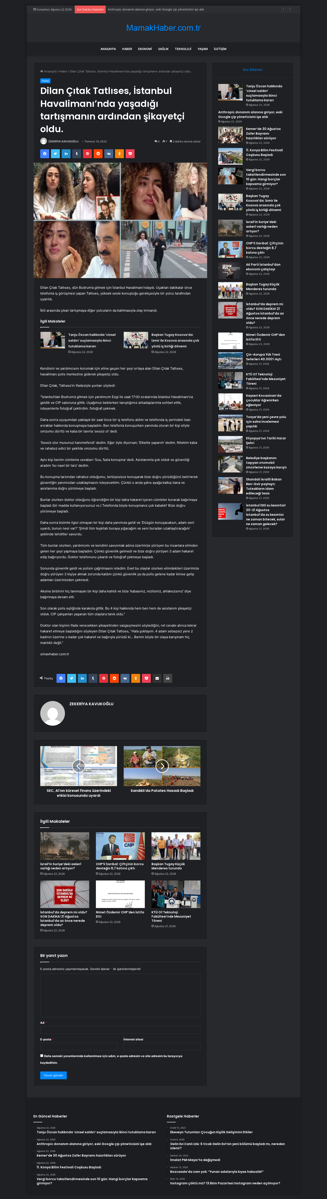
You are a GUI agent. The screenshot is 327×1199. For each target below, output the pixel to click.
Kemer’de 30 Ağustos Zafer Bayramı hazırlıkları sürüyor (145, 9)
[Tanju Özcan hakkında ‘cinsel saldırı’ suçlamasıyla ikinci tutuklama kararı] (52, 340)
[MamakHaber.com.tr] (163, 27)
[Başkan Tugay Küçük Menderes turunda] (175, 846)
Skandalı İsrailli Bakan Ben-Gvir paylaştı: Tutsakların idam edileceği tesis (264, 486)
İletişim (220, 49)
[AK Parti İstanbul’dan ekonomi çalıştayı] (230, 270)
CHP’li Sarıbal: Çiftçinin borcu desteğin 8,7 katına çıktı (120, 866)
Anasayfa (108, 49)
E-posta (47, 1039)
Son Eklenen (252, 70)
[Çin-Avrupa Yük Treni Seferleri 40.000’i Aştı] (230, 360)
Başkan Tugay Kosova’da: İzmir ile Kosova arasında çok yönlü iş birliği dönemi (175, 341)
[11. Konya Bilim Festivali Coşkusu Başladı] (230, 156)
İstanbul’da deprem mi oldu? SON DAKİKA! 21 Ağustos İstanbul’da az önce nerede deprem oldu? (63, 918)
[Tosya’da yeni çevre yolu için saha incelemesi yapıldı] (230, 423)
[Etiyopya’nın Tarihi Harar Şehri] (230, 444)
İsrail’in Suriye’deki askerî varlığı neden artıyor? (60, 866)
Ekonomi (145, 49)
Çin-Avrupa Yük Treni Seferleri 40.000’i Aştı (263, 356)
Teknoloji (183, 49)
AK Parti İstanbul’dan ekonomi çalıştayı (263, 266)
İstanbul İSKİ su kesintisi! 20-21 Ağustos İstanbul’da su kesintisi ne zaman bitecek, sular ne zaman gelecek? (266, 514)
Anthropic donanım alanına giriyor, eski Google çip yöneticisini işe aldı (250, 114)
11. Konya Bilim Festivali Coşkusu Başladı (264, 152)
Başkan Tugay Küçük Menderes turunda (168, 866)
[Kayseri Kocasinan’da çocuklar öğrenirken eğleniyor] (230, 401)
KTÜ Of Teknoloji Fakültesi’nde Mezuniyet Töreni (171, 916)
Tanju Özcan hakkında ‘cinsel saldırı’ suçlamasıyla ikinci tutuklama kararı (92, 341)
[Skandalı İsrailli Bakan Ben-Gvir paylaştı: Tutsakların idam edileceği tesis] (230, 485)
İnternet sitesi (133, 1039)
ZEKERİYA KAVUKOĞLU (63, 141)
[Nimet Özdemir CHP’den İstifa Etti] (120, 894)
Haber (127, 49)
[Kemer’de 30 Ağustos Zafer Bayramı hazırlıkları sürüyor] (230, 135)
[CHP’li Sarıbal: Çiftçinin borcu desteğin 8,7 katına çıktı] (120, 846)
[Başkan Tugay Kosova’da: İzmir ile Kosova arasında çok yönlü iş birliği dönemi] (136, 340)
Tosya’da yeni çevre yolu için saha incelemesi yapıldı (266, 421)
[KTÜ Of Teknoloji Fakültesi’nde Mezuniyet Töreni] (175, 894)
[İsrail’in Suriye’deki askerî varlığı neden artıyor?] (64, 846)
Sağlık (163, 49)
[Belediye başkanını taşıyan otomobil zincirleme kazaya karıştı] (230, 464)
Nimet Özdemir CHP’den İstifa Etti (120, 914)
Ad (43, 1022)
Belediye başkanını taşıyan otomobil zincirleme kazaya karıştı (266, 463)
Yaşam (203, 49)
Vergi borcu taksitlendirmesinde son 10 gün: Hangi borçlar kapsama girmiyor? (266, 177)
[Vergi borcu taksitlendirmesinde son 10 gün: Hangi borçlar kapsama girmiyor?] (230, 176)
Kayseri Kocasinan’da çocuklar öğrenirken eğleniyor (263, 400)
